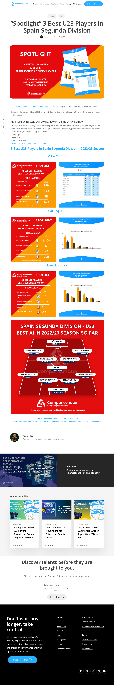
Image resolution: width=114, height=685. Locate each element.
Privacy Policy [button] (87, 644)
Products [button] (60, 631)
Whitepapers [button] (61, 640)
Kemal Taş (48, 37)
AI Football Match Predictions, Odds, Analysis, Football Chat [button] (68, 653)
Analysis (52, 16)
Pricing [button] (59, 644)
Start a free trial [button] (20, 660)
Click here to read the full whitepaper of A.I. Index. (28, 143)
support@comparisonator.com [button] (93, 626)
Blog (61, 16)
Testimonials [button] (61, 626)
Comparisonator (43, 421)
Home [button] (59, 622)
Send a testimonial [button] (64, 649)
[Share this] (3, 113)
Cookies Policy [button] (87, 648)
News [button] (59, 635)
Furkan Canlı (18, 545)
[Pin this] (3, 133)
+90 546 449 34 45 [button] (88, 622)
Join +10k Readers (57, 597)
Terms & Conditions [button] (89, 639)
